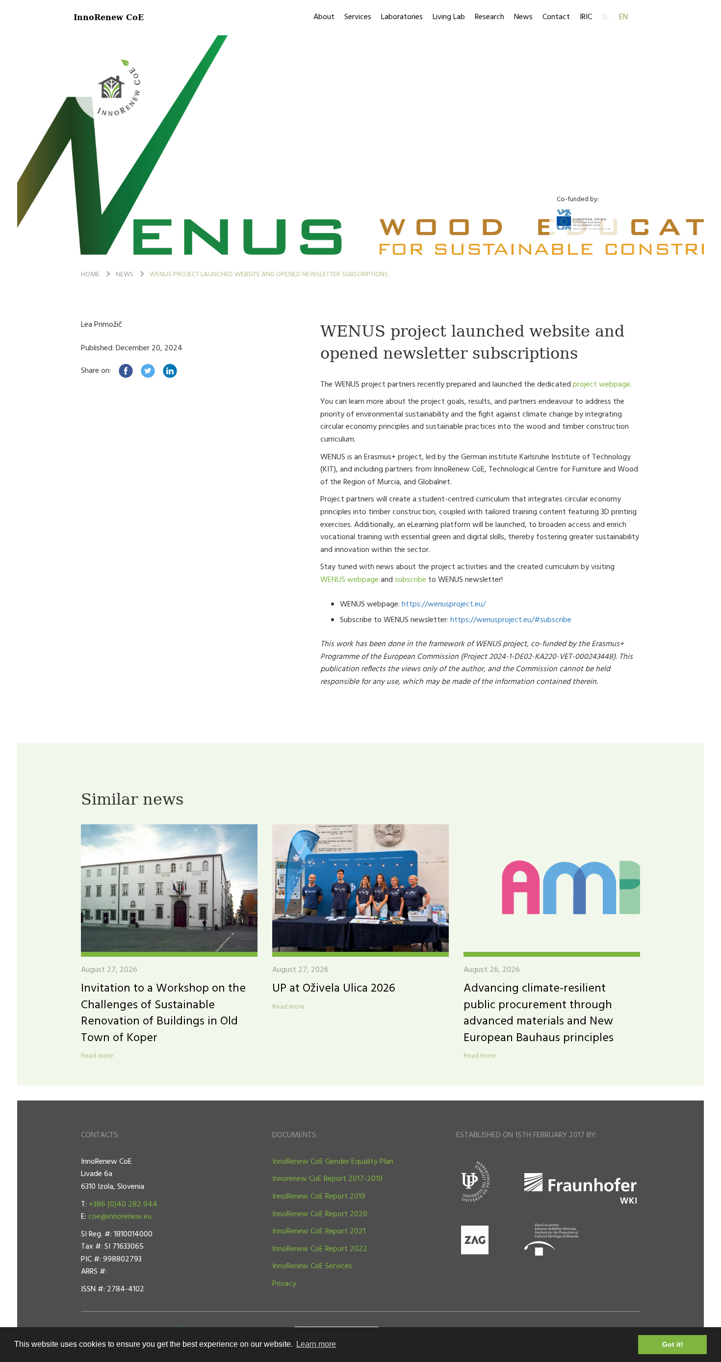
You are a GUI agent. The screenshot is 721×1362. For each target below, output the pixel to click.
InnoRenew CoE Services (312, 1266)
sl (605, 17)
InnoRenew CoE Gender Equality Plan (332, 1161)
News (523, 17)
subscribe (410, 580)
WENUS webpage (349, 580)
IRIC (586, 17)
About (324, 17)
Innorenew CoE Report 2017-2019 (327, 1179)
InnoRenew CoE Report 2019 (318, 1196)
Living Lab (449, 17)
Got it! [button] (672, 1344)
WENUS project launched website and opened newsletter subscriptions (269, 274)
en (623, 17)
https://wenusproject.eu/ (444, 604)
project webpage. (602, 384)
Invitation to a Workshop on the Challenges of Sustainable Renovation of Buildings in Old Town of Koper (163, 1013)
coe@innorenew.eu (120, 1216)
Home (90, 274)
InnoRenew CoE (109, 17)
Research (489, 17)
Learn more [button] (316, 1344)
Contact (556, 17)
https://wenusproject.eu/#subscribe (511, 620)
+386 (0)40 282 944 (123, 1204)
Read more (97, 1056)
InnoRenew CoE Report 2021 (318, 1231)
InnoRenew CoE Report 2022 (319, 1249)
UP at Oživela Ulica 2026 (333, 988)
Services (357, 17)
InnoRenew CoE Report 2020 (319, 1214)
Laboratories (402, 17)
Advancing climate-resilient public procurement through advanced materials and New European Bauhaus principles (539, 1013)
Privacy (284, 1284)
